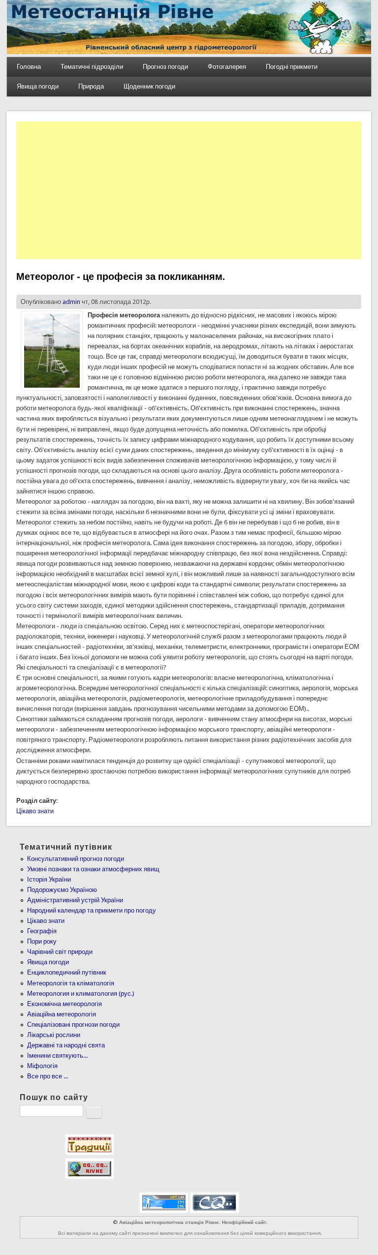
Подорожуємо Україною (62, 889)
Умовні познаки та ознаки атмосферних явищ (93, 869)
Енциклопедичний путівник (66, 972)
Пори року (42, 941)
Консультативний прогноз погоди (75, 858)
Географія (42, 931)
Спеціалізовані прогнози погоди (73, 1024)
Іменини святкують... (57, 1055)
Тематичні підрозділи (92, 66)
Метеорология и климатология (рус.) (80, 993)
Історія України (49, 879)
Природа (91, 86)
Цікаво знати (35, 811)
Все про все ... (47, 1076)
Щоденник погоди (149, 86)
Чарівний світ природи (60, 951)
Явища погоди (38, 86)
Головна (29, 66)
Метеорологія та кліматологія (70, 983)
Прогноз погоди (165, 66)
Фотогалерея (227, 66)
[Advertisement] (188, 190)
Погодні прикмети (291, 66)
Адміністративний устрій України (75, 900)
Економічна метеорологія (64, 1004)
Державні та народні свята (66, 1045)
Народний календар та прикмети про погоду (91, 910)
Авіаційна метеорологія (61, 1014)
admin (71, 302)
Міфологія (42, 1066)
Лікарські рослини (53, 1035)
